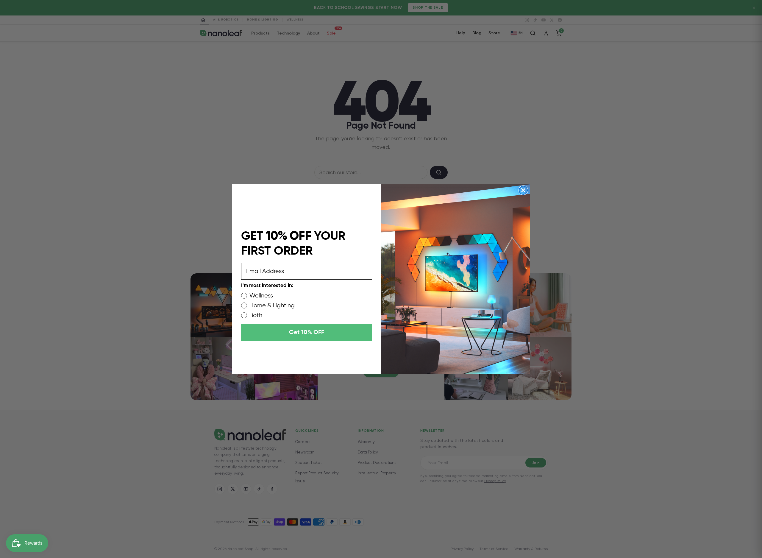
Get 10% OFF (306, 333)
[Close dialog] (523, 190)
